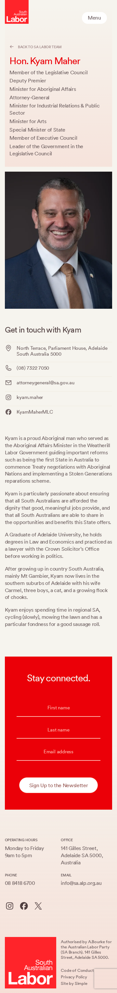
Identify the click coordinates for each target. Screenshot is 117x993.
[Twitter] (38, 906)
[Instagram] (9, 906)
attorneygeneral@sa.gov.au (45, 383)
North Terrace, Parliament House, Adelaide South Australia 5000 (62, 351)
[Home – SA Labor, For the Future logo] (17, 12)
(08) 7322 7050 (33, 368)
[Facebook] (24, 906)
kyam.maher (30, 397)
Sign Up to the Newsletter (58, 785)
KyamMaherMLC (35, 412)
